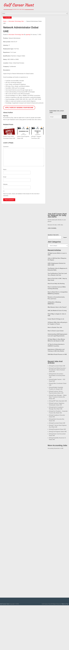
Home (4, 21)
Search (65, 237)
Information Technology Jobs (16, 21)
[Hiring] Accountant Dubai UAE (57, 366)
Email (4, 177)
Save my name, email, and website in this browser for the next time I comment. (21, 194)
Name (4, 169)
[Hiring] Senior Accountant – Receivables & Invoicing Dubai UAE (57, 375)
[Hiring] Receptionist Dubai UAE (57, 429)
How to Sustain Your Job (55, 327)
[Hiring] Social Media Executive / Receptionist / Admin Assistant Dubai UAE (57, 369)
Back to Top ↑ (65, 604)
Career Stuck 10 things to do (56, 319)
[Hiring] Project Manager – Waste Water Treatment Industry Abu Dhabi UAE (58, 397)
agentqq (28, 34)
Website (5, 184)
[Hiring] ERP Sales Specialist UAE (58, 401)
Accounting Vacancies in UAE (55, 448)
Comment (5, 146)
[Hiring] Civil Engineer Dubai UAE (58, 431)
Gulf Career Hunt (4, 604)
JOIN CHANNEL (52, 228)
